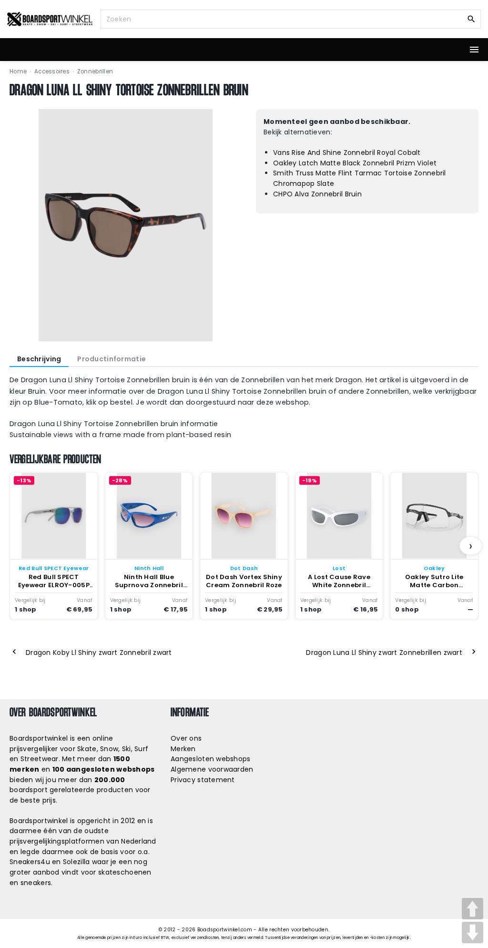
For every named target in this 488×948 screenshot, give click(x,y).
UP (472, 908)
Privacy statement (203, 780)
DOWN (472, 932)
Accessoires (52, 71)
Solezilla (76, 861)
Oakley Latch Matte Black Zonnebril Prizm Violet (355, 163)
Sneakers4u (30, 861)
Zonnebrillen (95, 71)
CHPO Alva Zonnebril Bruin (317, 194)
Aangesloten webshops (211, 759)
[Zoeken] (471, 19)
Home (18, 71)
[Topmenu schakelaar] (474, 49)
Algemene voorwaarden (212, 769)
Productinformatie (111, 359)
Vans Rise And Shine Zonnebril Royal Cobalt (347, 152)
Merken (183, 749)
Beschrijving (39, 359)
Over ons (186, 738)
